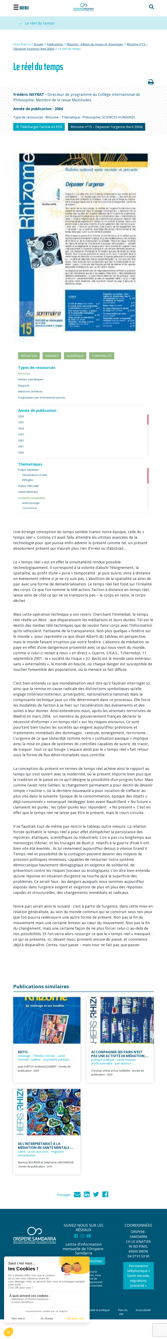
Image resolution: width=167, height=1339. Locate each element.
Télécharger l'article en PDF (40, 127)
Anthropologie (31, 503)
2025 (21, 422)
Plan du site (122, 1312)
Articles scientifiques (31, 379)
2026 (21, 416)
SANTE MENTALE (28, 492)
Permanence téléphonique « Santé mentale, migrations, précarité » (138, 1276)
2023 (21, 434)
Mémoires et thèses (30, 391)
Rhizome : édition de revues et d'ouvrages (95, 44)
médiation (29, 356)
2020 (21, 452)
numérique (75, 356)
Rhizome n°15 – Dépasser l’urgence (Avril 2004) (107, 127)
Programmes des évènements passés (41, 397)
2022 (21, 440)
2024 (21, 428)
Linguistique (29, 508)
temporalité (102, 356)
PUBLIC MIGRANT (28, 470)
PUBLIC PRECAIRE (28, 486)
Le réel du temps (40, 23)
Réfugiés (27, 480)
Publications (55, 44)
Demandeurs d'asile (34, 475)
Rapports (24, 385)
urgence (51, 356)
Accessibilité (143, 1310)
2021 (21, 446)
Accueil (38, 44)
